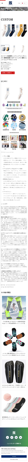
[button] (2, 30)
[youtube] (16, 437)
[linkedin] (20, 437)
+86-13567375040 (9, 287)
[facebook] (11, 437)
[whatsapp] (7, 437)
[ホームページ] (10, 3)
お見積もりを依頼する (7, 72)
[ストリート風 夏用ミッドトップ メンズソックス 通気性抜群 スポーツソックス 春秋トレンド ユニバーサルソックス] (14, 29)
